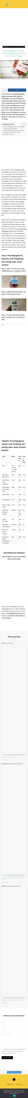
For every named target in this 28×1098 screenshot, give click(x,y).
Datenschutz (10, 1084)
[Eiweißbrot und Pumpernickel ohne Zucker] (14, 819)
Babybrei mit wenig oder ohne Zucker (13, 1000)
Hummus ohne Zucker (8, 757)
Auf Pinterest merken (9, 134)
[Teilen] (17, 90)
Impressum (19, 1084)
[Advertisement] (14, 27)
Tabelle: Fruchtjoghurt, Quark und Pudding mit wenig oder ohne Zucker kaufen (14, 131)
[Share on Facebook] (14, 83)
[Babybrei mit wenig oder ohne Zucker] (14, 941)
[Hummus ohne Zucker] (14, 698)
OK (14, 1095)
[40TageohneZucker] (7, 4)
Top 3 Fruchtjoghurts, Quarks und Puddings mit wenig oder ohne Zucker (14, 127)
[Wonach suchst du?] (24, 4)
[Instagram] (14, 1079)
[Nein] (26, 1093)
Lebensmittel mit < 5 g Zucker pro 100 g (13, 46)
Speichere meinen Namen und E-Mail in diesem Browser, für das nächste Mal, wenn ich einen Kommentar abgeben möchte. (14, 1051)
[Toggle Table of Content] (23, 124)
